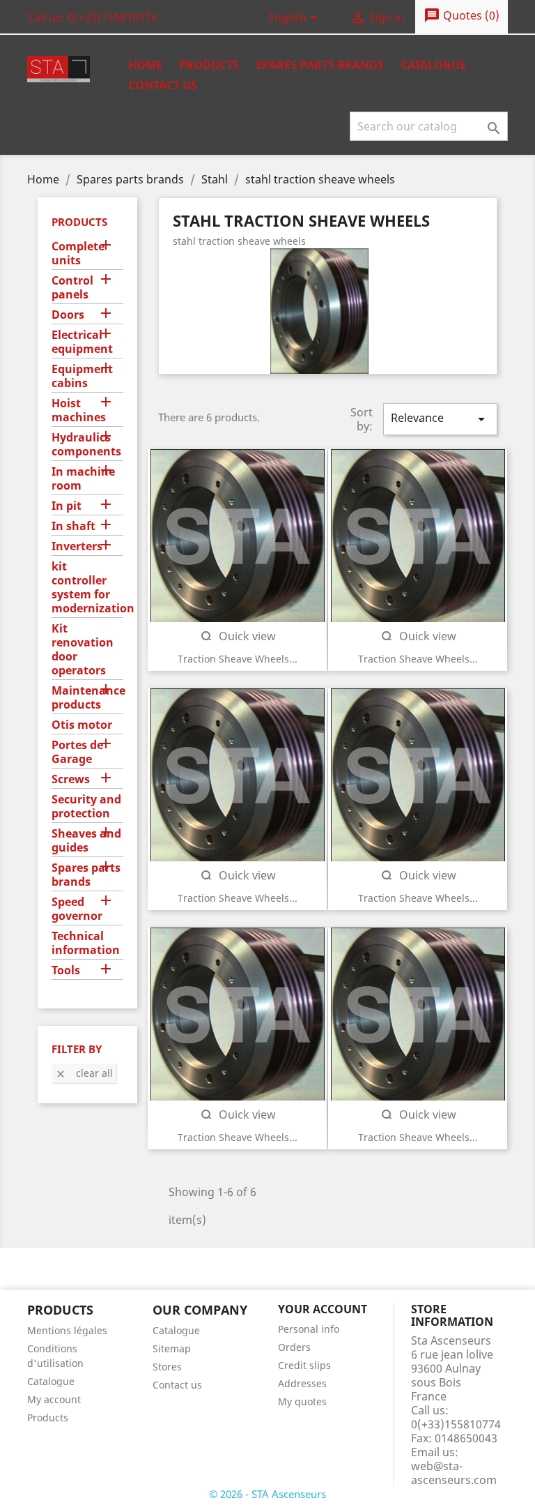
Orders (294, 1347)
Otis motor (82, 725)
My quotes (302, 1401)
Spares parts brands (86, 875)
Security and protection (86, 806)
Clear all (84, 1073)
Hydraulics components (86, 444)
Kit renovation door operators (83, 649)
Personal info (308, 1329)
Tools (66, 970)
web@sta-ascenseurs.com (454, 1473)
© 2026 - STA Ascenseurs (267, 1494)
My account (54, 1399)
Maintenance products (87, 697)
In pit (67, 506)
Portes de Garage (77, 752)
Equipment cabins (82, 376)
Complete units (78, 253)
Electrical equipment (82, 342)
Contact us (162, 85)
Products (209, 65)
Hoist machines (79, 410)
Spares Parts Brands (320, 65)
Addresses (302, 1383)
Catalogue (433, 65)
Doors (68, 315)
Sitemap (172, 1348)
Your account (322, 1309)
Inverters (77, 546)
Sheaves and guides (86, 840)
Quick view (237, 636)
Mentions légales (67, 1330)
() (461, 15)
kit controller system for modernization (87, 587)
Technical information (86, 943)
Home (145, 65)
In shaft (73, 526)
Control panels (72, 287)
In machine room (83, 478)
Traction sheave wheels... (237, 658)
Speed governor (77, 909)
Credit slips (304, 1365)
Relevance (440, 419)
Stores (167, 1366)
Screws (71, 779)
